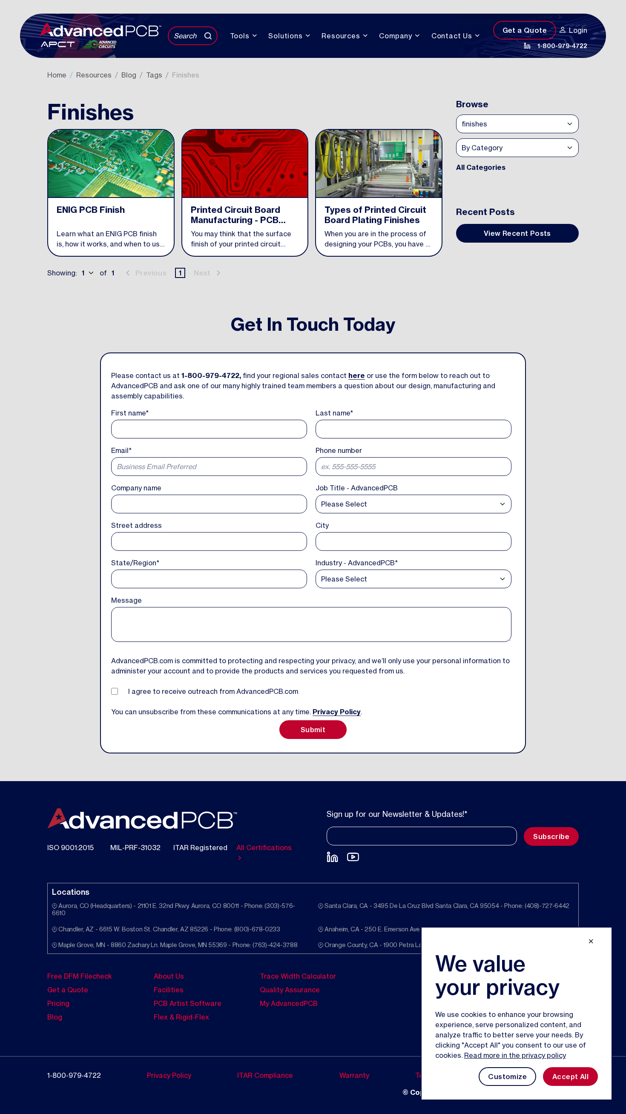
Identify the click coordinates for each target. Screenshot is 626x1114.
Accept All (570, 1076)
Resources (94, 75)
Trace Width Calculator (298, 975)
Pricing (58, 1003)
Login (578, 30)
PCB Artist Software (187, 1003)
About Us (169, 975)
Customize (507, 1076)
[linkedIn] (527, 45)
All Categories (480, 167)
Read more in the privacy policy (515, 1055)
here (356, 375)
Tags (154, 75)
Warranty (354, 1075)
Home (56, 75)
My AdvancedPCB (289, 1003)
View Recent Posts (517, 233)
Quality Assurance (290, 989)
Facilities (169, 989)
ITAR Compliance (265, 1075)
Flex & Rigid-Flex (181, 1016)
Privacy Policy (337, 711)
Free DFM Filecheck (79, 975)
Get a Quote (525, 30)
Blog (128, 75)
